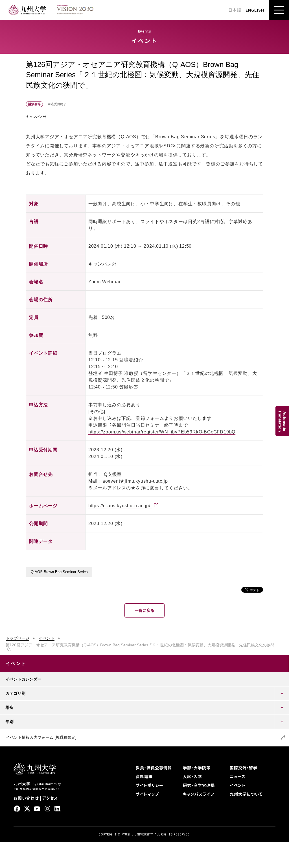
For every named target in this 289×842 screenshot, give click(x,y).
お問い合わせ (26, 798)
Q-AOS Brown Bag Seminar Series (59, 572)
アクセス (50, 798)
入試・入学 (192, 776)
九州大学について (246, 794)
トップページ (17, 638)
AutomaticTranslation (282, 421)
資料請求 (144, 776)
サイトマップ (147, 794)
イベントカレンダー (23, 679)
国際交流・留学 (243, 767)
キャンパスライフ (198, 794)
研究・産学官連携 (199, 785)
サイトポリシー (149, 785)
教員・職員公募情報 (154, 767)
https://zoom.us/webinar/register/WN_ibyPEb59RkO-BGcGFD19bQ (161, 431)
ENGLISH (255, 10)
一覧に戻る (144, 610)
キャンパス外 (36, 117)
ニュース (238, 776)
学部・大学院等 (197, 767)
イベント (46, 638)
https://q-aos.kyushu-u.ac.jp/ (120, 505)
